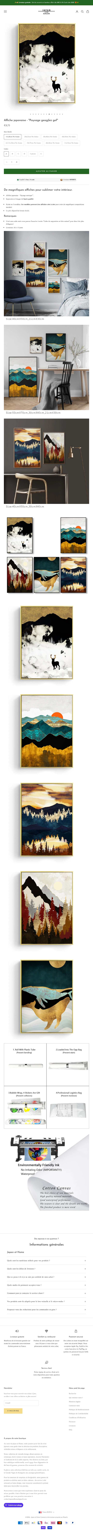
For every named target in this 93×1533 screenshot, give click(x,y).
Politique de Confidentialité (78, 1413)
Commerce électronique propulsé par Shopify (54, 1517)
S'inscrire (13, 1411)
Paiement (72, 1421)
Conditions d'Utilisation (77, 1417)
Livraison (72, 1425)
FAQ (70, 1429)
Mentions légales (74, 1401)
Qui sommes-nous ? (76, 1397)
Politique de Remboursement (79, 1409)
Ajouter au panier (46, 171)
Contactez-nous (74, 1405)
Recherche (72, 1393)
